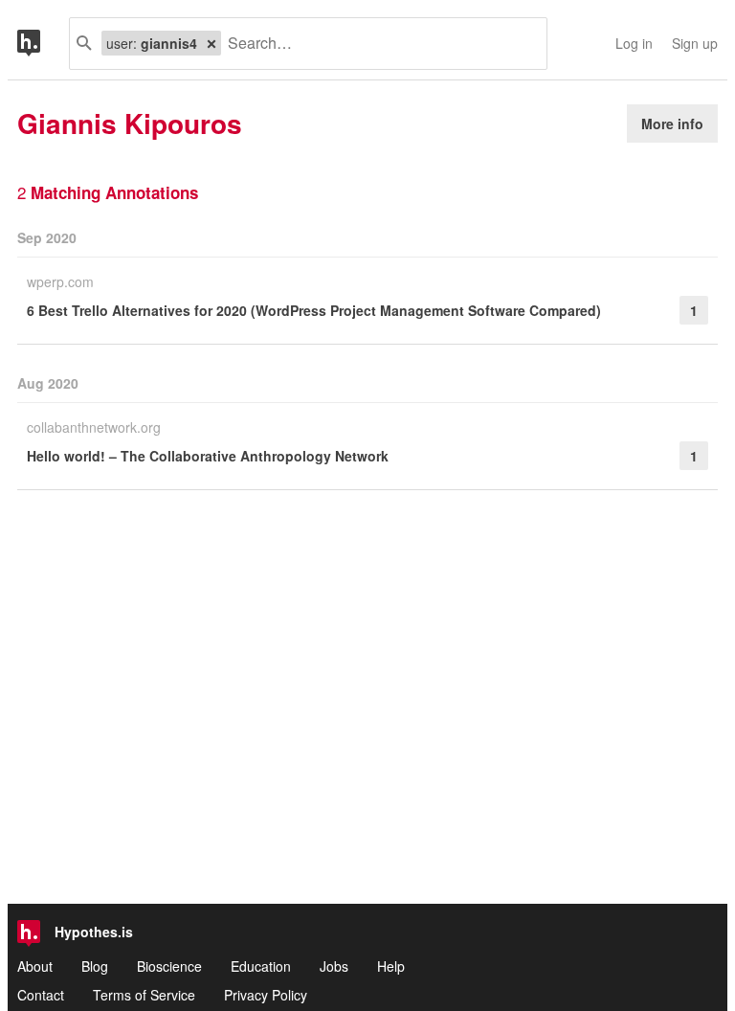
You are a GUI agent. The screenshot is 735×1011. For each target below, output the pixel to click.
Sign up (695, 43)
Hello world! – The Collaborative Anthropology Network (208, 455)
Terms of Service (144, 994)
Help (391, 966)
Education (261, 966)
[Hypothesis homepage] (43, 43)
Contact (40, 994)
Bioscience (169, 966)
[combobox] (376, 43)
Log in (634, 43)
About (35, 966)
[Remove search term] (211, 43)
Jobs (334, 966)
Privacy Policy (265, 994)
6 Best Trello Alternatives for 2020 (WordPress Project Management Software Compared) (314, 310)
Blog (94, 966)
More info (672, 123)
